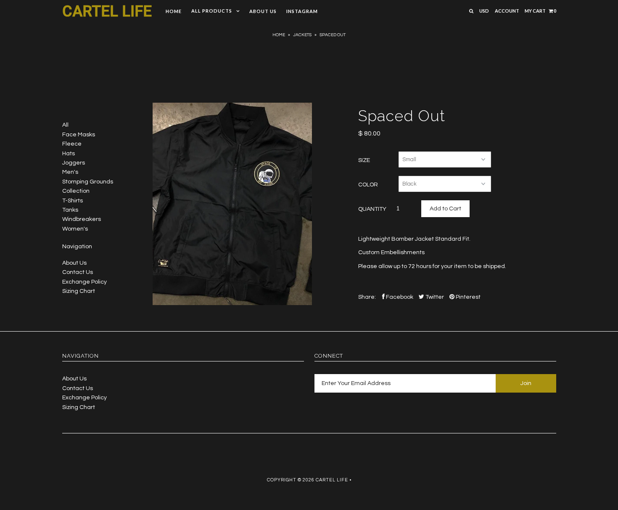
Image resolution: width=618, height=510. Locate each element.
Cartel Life (107, 11)
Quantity (372, 209)
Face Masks (78, 135)
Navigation (77, 247)
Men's (70, 172)
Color (368, 185)
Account (507, 10)
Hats (68, 154)
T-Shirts (72, 201)
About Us (263, 11)
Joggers (73, 163)
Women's (75, 229)
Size (364, 160)
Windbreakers (81, 219)
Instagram (302, 11)
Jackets (302, 35)
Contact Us (77, 272)
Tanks (70, 210)
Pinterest (467, 297)
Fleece (72, 144)
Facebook (399, 297)
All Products (211, 10)
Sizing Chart (78, 291)
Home (174, 11)
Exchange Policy (84, 282)
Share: (367, 297)
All (65, 125)
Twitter (434, 297)
